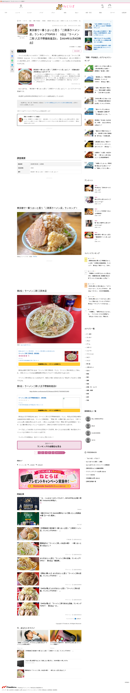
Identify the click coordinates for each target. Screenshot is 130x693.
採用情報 (50, 690)
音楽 (87, 400)
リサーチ (112, 12)
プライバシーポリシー (32, 690)
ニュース (17, 12)
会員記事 (124, 12)
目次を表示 (77, 51)
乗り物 (88, 364)
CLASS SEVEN (96, 433)
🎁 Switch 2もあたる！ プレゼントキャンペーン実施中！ (12, 1)
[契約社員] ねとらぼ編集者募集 (94, 468)
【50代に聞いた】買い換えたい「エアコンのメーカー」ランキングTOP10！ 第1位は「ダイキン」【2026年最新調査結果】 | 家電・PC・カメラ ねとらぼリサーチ (99, 290)
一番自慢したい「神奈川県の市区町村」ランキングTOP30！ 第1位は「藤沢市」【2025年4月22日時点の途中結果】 (103, 81)
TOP (6, 12)
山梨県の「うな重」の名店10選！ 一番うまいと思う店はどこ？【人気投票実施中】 (103, 155)
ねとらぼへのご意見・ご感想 (93, 461)
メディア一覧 (5, 690)
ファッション (90, 354)
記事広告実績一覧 (90, 481)
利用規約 (127, 682)
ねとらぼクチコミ (26, 345)
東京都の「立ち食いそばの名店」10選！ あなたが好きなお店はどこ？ (103, 122)
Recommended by (70, 618)
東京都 (31, 25)
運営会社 (44, 690)
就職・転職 (89, 390)
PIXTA (35, 256)
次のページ (59, 452)
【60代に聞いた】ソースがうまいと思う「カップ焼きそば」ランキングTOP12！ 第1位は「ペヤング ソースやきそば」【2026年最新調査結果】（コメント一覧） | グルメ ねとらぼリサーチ (100, 303)
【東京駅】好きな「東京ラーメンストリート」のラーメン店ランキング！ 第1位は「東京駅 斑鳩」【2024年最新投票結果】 (103, 146)
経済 (87, 397)
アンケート (89, 180)
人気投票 (32, 465)
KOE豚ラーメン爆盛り (76, 46)
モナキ (93, 440)
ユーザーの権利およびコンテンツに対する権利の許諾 (58, 102)
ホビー (88, 357)
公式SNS (11, 690)
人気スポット (90, 367)
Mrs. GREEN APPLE (97, 419)
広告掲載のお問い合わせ (92, 478)
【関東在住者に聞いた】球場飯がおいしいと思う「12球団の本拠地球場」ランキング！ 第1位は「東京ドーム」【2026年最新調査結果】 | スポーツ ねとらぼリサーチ (99, 265)
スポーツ (88, 347)
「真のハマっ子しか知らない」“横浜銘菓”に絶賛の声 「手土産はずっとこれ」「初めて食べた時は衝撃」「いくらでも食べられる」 (103, 114)
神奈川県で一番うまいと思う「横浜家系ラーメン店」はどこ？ (103, 237)
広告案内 (17, 690)
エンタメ (29, 12)
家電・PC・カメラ (91, 387)
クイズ (41, 12)
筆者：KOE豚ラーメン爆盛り (32, 116)
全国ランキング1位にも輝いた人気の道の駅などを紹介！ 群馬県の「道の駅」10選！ (103, 68)
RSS (40, 690)
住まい (77, 12)
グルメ (53, 12)
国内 (87, 377)
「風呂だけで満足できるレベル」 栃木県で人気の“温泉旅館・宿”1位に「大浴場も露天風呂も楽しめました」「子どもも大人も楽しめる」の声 (103, 135)
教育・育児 (89, 12)
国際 (87, 380)
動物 (100, 12)
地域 (65, 12)
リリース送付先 (90, 475)
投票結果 (40, 465)
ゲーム (88, 344)
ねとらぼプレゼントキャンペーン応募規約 (97, 465)
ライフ (88, 360)
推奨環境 (55, 690)
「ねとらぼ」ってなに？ (92, 458)
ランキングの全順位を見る (49, 446)
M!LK (93, 426)
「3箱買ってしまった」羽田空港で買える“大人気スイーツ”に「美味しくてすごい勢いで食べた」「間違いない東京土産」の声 (103, 168)
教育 (87, 393)
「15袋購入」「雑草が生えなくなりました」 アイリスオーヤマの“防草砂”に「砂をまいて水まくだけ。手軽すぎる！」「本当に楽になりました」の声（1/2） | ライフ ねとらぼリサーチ (99, 316)
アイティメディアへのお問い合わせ (95, 471)
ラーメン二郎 (22, 465)
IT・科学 (88, 334)
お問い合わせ (23, 690)
